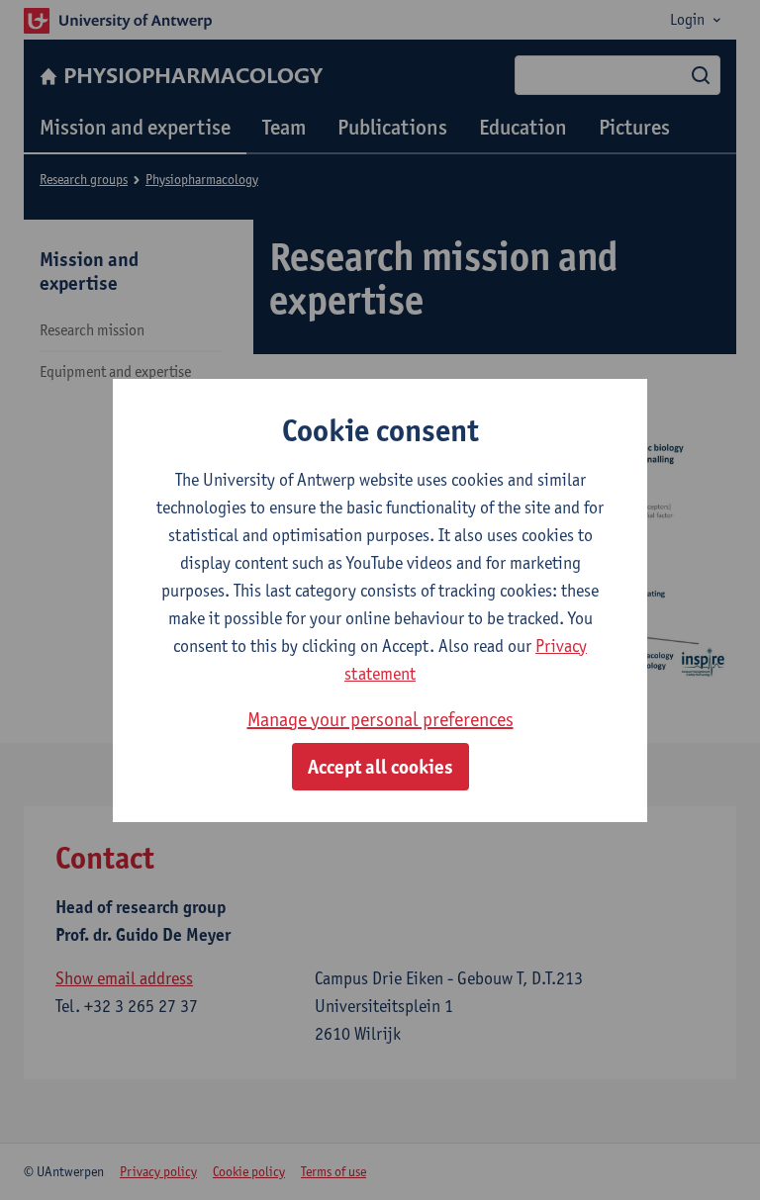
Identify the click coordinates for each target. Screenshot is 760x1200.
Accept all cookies (380, 767)
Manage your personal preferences (380, 719)
